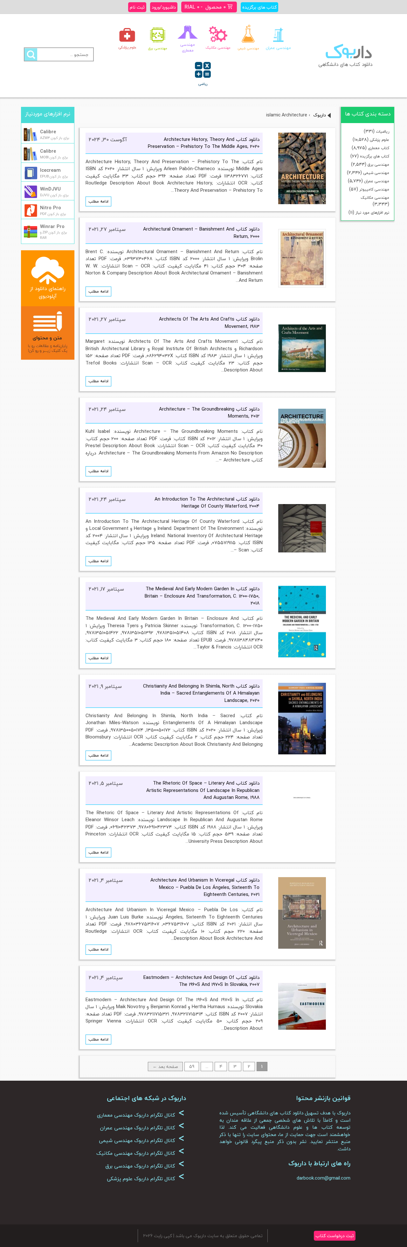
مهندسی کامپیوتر (374, 189)
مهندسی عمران (376, 181)
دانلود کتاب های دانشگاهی (345, 64)
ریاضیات (382, 131)
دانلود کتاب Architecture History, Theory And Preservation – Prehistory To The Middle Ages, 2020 (203, 143)
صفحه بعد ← (165, 1066)
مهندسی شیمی (376, 173)
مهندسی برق (378, 164)
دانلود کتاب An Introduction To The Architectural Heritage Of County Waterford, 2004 (207, 502)
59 (191, 1066)
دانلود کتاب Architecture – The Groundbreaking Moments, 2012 (209, 412)
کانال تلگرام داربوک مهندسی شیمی (141, 1140)
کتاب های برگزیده (374, 156)
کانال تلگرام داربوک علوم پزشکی (145, 1178)
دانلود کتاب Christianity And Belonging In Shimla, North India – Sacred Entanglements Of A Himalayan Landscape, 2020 (201, 693)
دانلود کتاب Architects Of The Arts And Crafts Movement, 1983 (209, 322)
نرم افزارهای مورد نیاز (372, 212)
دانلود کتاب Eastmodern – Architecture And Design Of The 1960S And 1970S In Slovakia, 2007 (201, 981)
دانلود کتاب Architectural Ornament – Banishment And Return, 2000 (201, 232)
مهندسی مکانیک (375, 197)
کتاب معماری (378, 148)
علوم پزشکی (379, 139)
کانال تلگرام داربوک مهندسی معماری (140, 1115)
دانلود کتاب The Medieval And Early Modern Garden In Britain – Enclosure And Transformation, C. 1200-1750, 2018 (202, 596)
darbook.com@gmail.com (323, 1178)
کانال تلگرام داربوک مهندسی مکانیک (140, 1153)
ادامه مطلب (98, 201)
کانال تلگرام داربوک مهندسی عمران (142, 1127)
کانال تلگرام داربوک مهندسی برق (144, 1165)
